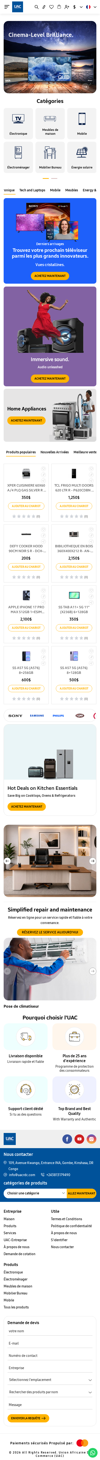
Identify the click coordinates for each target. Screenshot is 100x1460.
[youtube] (79, 1139)
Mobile (55, 190)
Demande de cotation (19, 1254)
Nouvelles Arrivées (55, 452)
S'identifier (59, 1240)
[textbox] (50, 1393)
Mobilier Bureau (15, 1293)
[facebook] (67, 1139)
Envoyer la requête (25, 1418)
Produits (10, 1226)
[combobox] (78, 7)
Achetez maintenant (50, 276)
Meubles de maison (18, 1286)
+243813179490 (58, 1175)
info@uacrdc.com (22, 1175)
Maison (9, 1219)
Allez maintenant (81, 1193)
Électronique (13, 1272)
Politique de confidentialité (71, 1226)
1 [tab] (46, 179)
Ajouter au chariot (26, 506)
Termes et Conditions (66, 1219)
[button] (76, 86)
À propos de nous (16, 1247)
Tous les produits (16, 1307)
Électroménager (15, 1279)
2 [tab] (54, 179)
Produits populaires (21, 452)
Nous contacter (62, 1247)
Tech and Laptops (32, 190)
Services (10, 1233)
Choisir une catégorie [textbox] (23, 1193)
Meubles (71, 190)
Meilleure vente (85, 452)
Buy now (16, 55)
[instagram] (91, 1139)
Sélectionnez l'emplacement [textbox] (30, 1380)
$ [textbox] (74, 7)
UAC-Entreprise (15, 1240)
